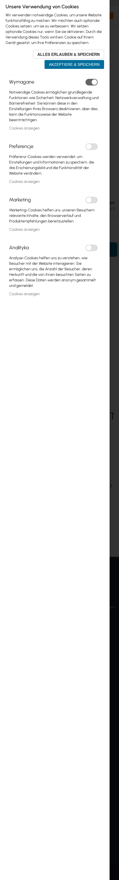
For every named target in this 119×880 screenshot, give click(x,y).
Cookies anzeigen (24, 128)
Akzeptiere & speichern (74, 64)
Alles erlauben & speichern (68, 54)
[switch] (92, 82)
